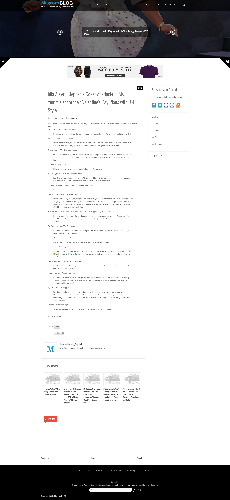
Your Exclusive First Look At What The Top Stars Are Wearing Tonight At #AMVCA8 (131, 394)
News (107, 5)
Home (93, 458)
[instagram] (166, 105)
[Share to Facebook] (62, 333)
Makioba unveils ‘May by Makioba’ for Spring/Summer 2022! (120, 31)
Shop (146, 5)
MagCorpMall (76, 344)
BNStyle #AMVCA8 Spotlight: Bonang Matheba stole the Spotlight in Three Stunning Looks (111, 394)
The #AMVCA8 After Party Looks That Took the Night (52, 392)
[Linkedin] (172, 105)
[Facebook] (154, 105)
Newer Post (45, 458)
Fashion (158, 123)
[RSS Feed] (178, 105)
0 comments (73, 118)
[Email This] (55, 333)
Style (140, 88)
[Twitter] (160, 105)
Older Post (141, 458)
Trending (158, 144)
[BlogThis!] (57, 333)
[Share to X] (60, 333)
